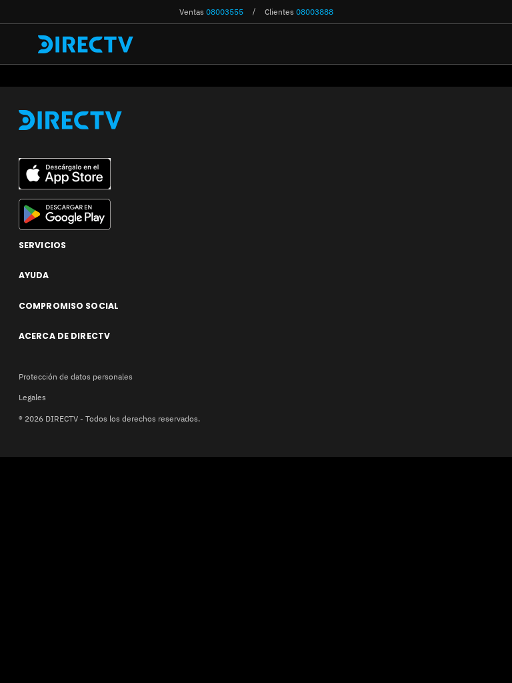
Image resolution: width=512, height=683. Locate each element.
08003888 (314, 11)
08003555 (224, 11)
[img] (24, 44)
